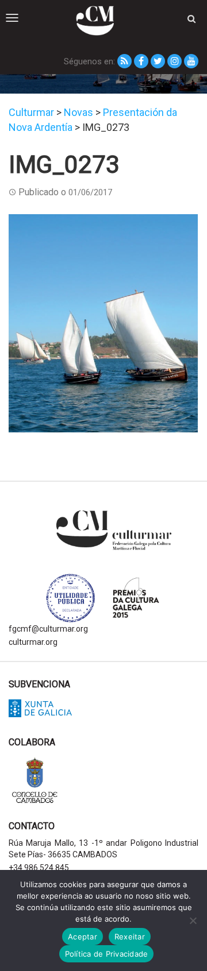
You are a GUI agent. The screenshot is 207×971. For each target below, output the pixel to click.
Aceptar (82, 936)
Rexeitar (129, 936)
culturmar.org (33, 642)
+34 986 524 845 (39, 867)
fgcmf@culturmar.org (48, 628)
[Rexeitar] (192, 920)
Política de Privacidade (106, 953)
